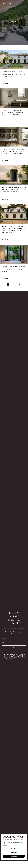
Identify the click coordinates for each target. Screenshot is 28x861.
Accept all (14, 856)
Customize (14, 852)
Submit (14, 647)
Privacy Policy (9, 658)
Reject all (14, 848)
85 (20, 284)
